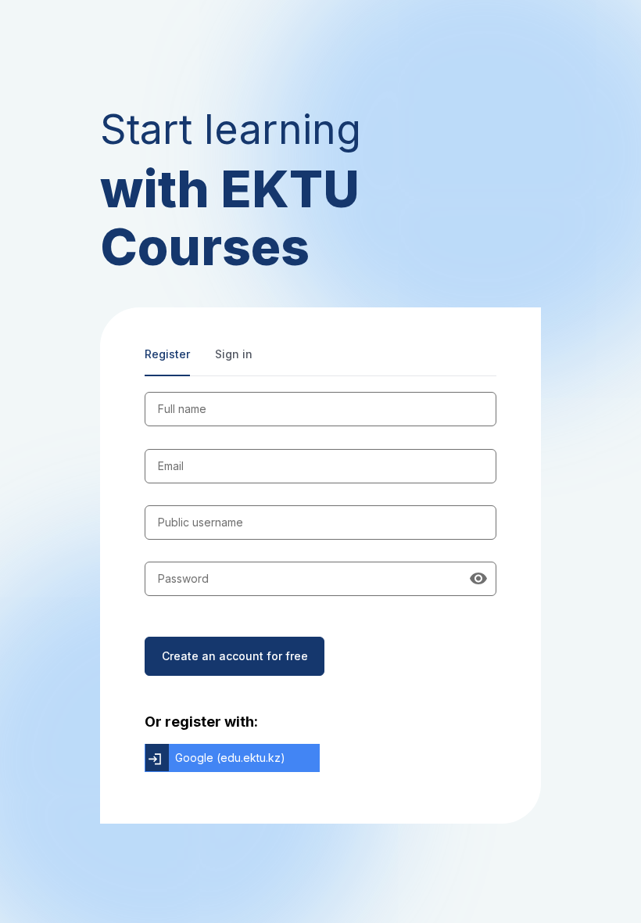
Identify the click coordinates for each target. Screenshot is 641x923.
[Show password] (478, 579)
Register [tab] (167, 354)
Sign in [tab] (233, 354)
